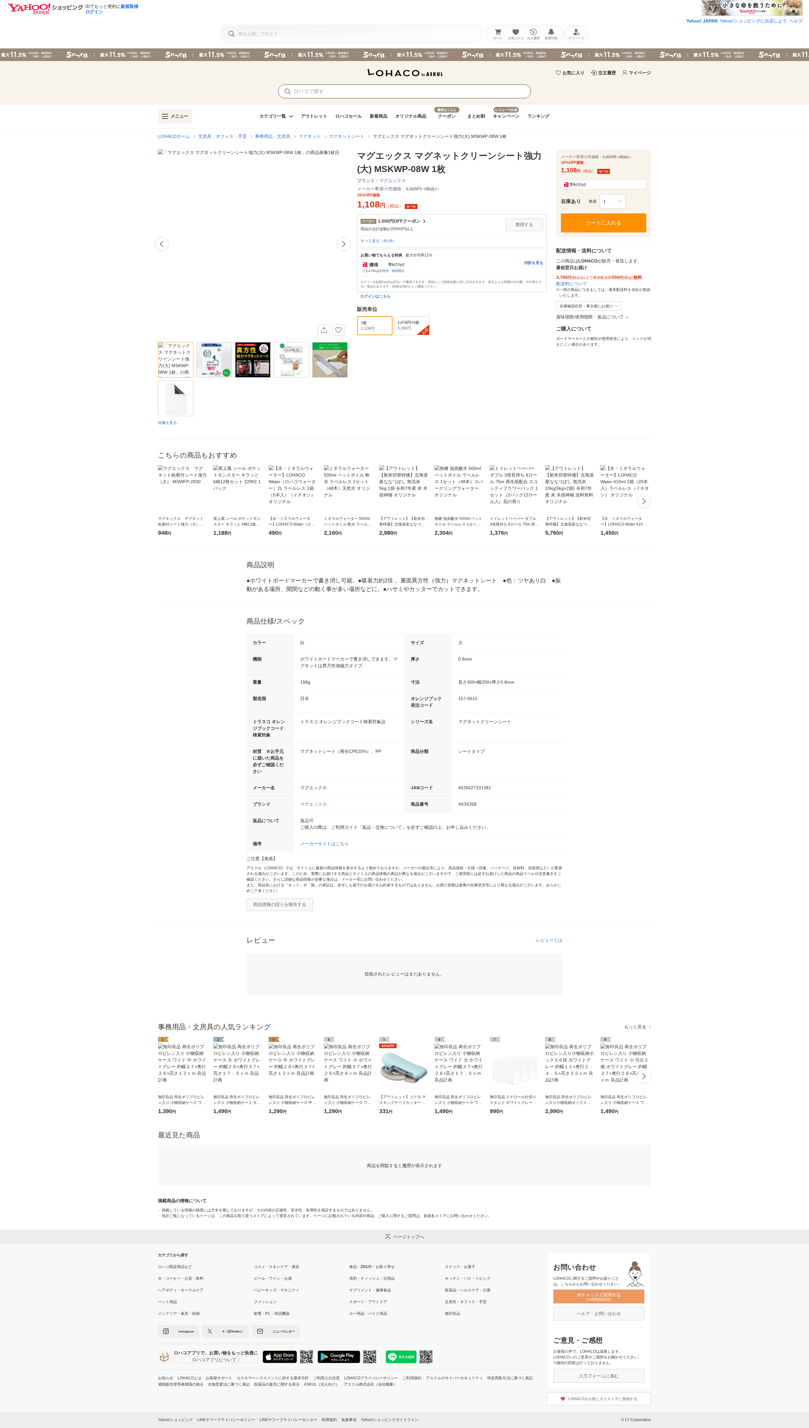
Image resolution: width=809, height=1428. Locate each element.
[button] (613, 201)
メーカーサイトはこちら (324, 843)
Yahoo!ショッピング (175, 1420)
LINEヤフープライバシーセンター (288, 1420)
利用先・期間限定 (391, 271)
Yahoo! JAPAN (701, 20)
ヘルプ (796, 20)
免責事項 (348, 1420)
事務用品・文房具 (272, 136)
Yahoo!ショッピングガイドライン (389, 1420)
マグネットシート (346, 136)
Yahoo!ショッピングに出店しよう (753, 20)
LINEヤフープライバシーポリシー (226, 1420)
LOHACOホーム (174, 136)
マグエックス (313, 804)
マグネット (310, 136)
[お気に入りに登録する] (338, 330)
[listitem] (206, 1267)
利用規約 (329, 1420)
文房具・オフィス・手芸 (222, 136)
